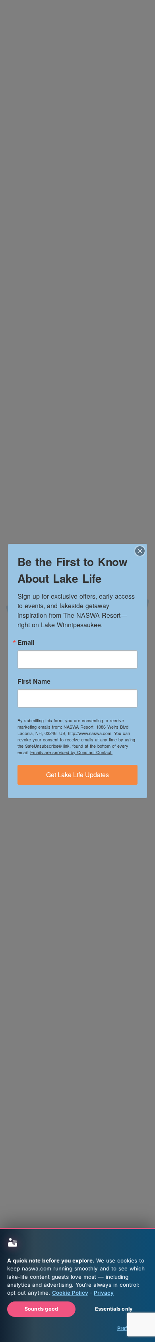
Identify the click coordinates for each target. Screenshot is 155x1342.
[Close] (140, 551)
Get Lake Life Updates (77, 774)
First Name (33, 681)
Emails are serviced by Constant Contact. (71, 752)
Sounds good (41, 1309)
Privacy (104, 1293)
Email (25, 642)
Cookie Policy (70, 1293)
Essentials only (114, 1309)
